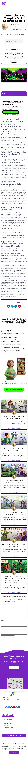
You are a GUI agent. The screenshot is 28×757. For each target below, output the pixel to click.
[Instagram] (11, 707)
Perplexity (19, 57)
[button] (26, 3)
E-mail (3, 625)
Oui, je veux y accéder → (10, 112)
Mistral (19, 53)
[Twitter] (9, 707)
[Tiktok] (16, 707)
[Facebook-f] (6, 707)
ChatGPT (11, 53)
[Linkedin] (19, 707)
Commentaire (4, 603)
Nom (2, 620)
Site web (3, 631)
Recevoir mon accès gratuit (14, 389)
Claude (10, 57)
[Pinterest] (14, 707)
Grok (15, 61)
